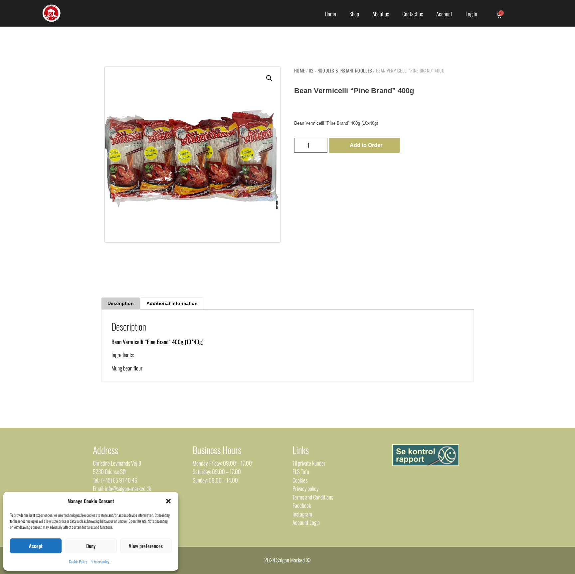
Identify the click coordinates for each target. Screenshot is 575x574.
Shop (354, 14)
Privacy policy (100, 561)
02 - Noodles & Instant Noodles (340, 70)
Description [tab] (120, 303)
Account (444, 14)
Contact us (412, 14)
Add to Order (366, 145)
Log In (471, 14)
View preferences (146, 545)
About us (380, 14)
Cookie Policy (78, 561)
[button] (168, 501)
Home (330, 14)
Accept (36, 545)
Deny (91, 545)
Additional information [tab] (172, 303)
